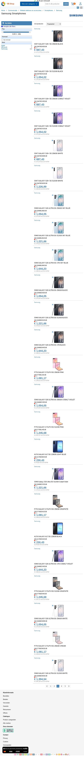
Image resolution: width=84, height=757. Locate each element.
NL (78, 7)
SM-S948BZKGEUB (40, 320)
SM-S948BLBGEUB (40, 238)
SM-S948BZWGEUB (40, 676)
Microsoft (4, 47)
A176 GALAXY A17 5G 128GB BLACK (48, 536)
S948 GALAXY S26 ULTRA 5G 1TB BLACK (50, 345)
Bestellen (6, 696)
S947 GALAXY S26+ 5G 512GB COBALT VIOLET (52, 126)
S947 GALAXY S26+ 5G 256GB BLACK (48, 44)
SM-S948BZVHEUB (40, 566)
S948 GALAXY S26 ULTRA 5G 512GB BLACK (51, 317)
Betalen (5, 699)
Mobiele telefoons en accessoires (30, 10)
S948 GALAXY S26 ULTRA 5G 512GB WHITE (50, 673)
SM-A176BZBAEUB (40, 457)
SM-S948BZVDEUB (40, 402)
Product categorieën (9, 720)
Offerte (5, 713)
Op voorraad (7, 39)
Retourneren (7, 709)
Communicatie (12, 10)
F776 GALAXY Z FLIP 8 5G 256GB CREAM (50, 646)
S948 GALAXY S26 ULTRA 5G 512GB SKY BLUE (52, 235)
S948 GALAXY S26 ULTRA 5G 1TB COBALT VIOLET (53, 564)
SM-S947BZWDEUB (40, 156)
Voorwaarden (7, 745)
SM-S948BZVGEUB (40, 484)
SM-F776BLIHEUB (40, 429)
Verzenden (6, 703)
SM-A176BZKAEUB (40, 539)
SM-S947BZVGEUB (40, 128)
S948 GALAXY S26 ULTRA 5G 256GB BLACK (51, 290)
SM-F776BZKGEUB (40, 512)
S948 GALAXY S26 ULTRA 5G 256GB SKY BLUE (52, 208)
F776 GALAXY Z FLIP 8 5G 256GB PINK (49, 372)
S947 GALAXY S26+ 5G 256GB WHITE (48, 153)
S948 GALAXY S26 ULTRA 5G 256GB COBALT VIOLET (54, 400)
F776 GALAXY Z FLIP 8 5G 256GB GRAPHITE (51, 509)
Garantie (5, 706)
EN (81, 7)
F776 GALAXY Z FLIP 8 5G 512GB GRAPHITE (51, 591)
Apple (3, 45)
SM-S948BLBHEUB (40, 265)
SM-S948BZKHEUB (40, 347)
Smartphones (49, 10)
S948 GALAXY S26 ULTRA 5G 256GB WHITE (50, 618)
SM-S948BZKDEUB (40, 293)
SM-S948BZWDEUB (40, 621)
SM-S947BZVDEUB (40, 101)
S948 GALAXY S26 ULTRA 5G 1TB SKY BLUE (51, 263)
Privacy (5, 738)
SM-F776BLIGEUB (40, 375)
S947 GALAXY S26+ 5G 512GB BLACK (48, 71)
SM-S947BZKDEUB (40, 46)
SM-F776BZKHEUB (40, 594)
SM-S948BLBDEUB (40, 211)
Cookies (5, 741)
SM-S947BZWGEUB (40, 183)
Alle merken (7, 723)
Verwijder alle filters (9, 26)
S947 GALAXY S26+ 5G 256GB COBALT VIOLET (52, 99)
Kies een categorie (29, 4)
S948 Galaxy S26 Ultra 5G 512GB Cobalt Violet (51, 482)
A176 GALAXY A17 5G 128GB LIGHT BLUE (50, 454)
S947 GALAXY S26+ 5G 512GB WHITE (48, 181)
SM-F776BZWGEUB (40, 648)
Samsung (59, 10)
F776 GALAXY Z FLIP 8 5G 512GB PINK (49, 427)
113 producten (38, 24)
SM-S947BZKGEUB (40, 74)
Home (3, 10)
